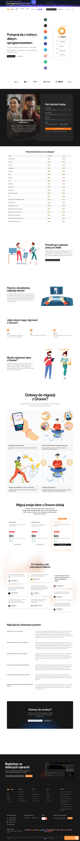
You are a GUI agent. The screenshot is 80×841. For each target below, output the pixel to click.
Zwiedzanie (9, 801)
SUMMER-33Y (22, 5)
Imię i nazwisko (48, 107)
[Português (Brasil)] (64, 830)
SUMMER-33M (11, 5)
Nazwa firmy (47, 117)
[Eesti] (40, 830)
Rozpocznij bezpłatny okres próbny (52, 260)
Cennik (8, 794)
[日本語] (52, 830)
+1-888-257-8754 (12, 820)
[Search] (44, 9)
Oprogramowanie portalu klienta (66, 806)
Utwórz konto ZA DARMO (58, 128)
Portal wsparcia (21, 791)
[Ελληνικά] (34, 830)
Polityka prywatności (50, 837)
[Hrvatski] (46, 830)
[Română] (66, 830)
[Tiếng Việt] (49, 831)
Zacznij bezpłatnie (11, 56)
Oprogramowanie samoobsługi (65, 798)
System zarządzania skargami (65, 804)
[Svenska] (45, 831)
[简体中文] (51, 831)
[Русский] (67, 830)
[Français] (44, 830)
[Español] (38, 830)
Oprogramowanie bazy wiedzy (65, 791)
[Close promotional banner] (78, 2)
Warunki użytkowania (30, 837)
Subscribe (70, 818)
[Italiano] (50, 830)
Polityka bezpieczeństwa (39, 837)
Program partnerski (36, 798)
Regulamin (56, 131)
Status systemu (21, 796)
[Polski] (62, 830)
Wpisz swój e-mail (48, 112)
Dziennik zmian (21, 798)
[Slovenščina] (71, 830)
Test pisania (49, 800)
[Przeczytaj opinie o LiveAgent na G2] (44, 818)
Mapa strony (61, 837)
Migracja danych (22, 794)
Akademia (48, 796)
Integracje (9, 799)
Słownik (48, 794)
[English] (36, 830)
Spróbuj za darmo (17, 544)
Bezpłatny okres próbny (51, 9)
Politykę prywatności (62, 131)
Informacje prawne (36, 800)
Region (46, 122)
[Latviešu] (56, 830)
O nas (34, 791)
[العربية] (24, 830)
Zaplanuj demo (20, 56)
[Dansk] (30, 830)
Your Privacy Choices (50, 838)
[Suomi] (42, 830)
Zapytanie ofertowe (22, 800)
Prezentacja (60, 9)
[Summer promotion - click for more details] (40, 3)
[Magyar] (48, 830)
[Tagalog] (47, 831)
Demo (8, 792)
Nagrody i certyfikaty (36, 794)
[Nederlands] (58, 830)
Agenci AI (17, 9)
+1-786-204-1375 (12, 822)
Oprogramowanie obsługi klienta (66, 794)
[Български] (26, 830)
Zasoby (27, 8)
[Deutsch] (32, 830)
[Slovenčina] (69, 830)
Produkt (22, 8)
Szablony (48, 798)
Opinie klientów (35, 796)
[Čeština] (28, 830)
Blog (47, 791)
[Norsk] (60, 830)
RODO (56, 837)
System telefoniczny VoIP (65, 796)
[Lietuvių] (54, 830)
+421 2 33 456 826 (12, 817)
